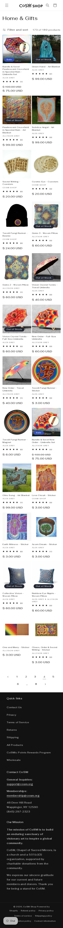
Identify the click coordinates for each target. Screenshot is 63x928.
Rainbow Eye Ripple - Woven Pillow (44, 594)
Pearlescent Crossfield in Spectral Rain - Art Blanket (16, 130)
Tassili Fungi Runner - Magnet (15, 441)
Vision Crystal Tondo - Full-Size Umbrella (15, 337)
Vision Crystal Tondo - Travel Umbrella (45, 286)
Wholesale (13, 760)
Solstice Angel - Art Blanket (43, 128)
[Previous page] (8, 676)
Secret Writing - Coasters (11, 183)
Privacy (11, 714)
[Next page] (45, 684)
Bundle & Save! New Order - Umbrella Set (43, 441)
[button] (6, 5)
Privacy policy (46, 911)
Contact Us (14, 707)
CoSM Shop (29, 907)
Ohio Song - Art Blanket (16, 495)
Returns (12, 729)
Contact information (45, 921)
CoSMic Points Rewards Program (29, 752)
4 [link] (44, 676)
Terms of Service (18, 722)
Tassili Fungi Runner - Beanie (15, 234)
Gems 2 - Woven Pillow (16, 285)
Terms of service (23, 916)
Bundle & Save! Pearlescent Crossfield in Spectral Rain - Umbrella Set (16, 71)
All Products (15, 745)
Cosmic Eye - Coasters (45, 181)
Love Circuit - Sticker (44, 495)
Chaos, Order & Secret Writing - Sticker (45, 648)
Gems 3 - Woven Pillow (45, 233)
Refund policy (28, 911)
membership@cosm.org (23, 795)
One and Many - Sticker (16, 647)
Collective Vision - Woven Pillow (13, 594)
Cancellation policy (20, 921)
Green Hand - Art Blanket (46, 67)
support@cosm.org (20, 784)
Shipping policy (43, 916)
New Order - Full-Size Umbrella (44, 337)
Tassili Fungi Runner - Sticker (44, 389)
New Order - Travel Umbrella (13, 389)
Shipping (13, 737)
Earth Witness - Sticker (16, 544)
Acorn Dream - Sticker (44, 544)
